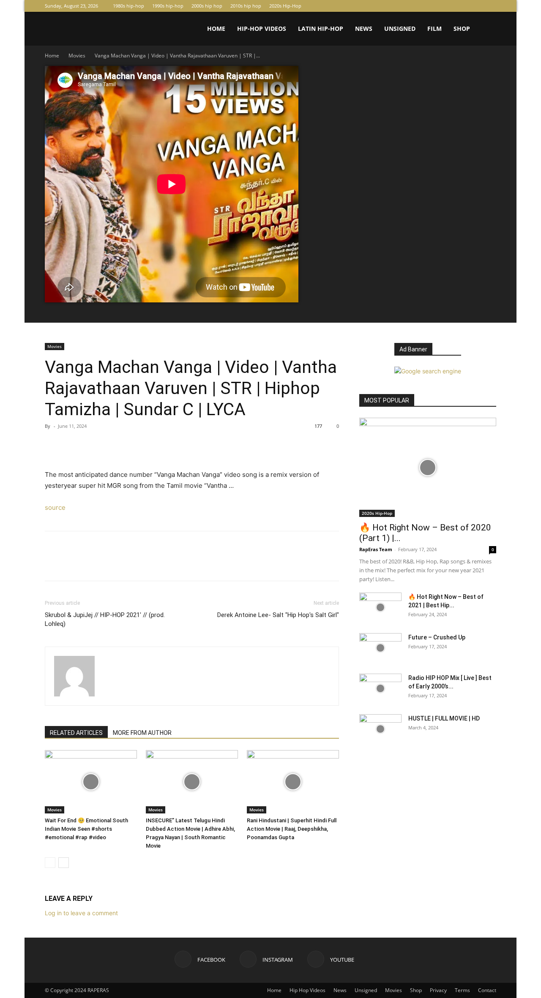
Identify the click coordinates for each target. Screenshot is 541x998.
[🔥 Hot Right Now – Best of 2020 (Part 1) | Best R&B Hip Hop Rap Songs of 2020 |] (427, 467)
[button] (486, 29)
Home (216, 28)
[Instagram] (476, 6)
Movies (76, 55)
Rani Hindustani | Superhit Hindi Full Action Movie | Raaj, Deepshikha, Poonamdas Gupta (291, 828)
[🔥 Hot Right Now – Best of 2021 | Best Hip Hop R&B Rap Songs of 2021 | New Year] (380, 607)
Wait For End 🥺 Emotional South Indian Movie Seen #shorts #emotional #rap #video (86, 828)
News (363, 28)
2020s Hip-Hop (285, 6)
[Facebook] (462, 6)
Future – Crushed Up (436, 637)
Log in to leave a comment (81, 912)
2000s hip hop (206, 6)
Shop (462, 28)
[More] (131, 445)
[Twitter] (72, 445)
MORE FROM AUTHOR (142, 732)
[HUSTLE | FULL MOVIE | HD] (380, 729)
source (55, 507)
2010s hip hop (245, 6)
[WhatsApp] (111, 445)
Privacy (438, 990)
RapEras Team (375, 549)
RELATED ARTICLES (76, 732)
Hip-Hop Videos (261, 28)
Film (434, 28)
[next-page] (63, 862)
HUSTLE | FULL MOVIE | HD (444, 718)
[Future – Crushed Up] (380, 648)
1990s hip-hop (167, 6)
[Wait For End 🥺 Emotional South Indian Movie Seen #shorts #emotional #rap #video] (91, 781)
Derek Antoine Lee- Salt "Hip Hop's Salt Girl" (278, 615)
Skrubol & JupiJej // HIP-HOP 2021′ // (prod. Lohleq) (105, 619)
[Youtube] (490, 6)
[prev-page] (50, 862)
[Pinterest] (92, 445)
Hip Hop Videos (307, 990)
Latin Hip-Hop (320, 28)
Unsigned (399, 28)
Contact (487, 990)
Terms (462, 990)
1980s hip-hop (128, 6)
